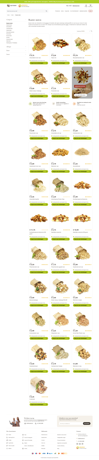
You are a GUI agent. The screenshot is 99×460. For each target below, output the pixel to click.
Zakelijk (42, 445)
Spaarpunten (44, 437)
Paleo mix (53, 57)
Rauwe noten (9, 23)
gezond (47, 23)
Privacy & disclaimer (61, 440)
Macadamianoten (10, 32)
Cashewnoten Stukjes (56, 366)
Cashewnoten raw (77, 133)
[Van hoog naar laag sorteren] (91, 31)
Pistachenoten (9, 39)
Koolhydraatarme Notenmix (80, 199)
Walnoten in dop (77, 366)
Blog (58, 448)
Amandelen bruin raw (35, 57)
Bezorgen (43, 448)
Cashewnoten (9, 28)
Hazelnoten (9, 30)
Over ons (43, 443)
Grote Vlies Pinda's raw (79, 333)
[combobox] (27, 11)
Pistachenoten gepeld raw (58, 267)
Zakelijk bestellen (83, 11)
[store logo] (12, 5)
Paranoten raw (55, 91)
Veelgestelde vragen (61, 437)
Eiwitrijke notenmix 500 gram (80, 232)
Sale (90, 11)
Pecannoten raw (34, 133)
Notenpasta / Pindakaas (11, 42)
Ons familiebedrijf (74, 11)
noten (67, 24)
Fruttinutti (32, 399)
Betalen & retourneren (61, 434)
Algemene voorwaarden (62, 443)
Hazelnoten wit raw (78, 267)
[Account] (86, 5)
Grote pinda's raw (34, 333)
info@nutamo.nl (29, 423)
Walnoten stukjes (77, 300)
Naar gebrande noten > (80, 95)
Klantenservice (76, 5)
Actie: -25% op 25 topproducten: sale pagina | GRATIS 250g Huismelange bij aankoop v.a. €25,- (49, 1)
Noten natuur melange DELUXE (59, 300)
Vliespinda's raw (55, 333)
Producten (57, 11)
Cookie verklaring (60, 445)
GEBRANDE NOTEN (80, 86)
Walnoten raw (54, 166)
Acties (62, 11)
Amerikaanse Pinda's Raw (57, 199)
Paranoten (8, 33)
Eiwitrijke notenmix (56, 232)
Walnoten (8, 41)
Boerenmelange (34, 300)
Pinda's (8, 37)
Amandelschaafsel (34, 199)
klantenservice (41, 420)
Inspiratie (67, 11)
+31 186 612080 (40, 423)
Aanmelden (86, 423)
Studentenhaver (34, 366)
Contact (43, 440)
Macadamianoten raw (78, 57)
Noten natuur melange (35, 91)
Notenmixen (9, 25)
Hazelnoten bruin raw (35, 166)
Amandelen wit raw (56, 133)
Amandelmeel (76, 166)
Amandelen (9, 26)
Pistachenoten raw (34, 267)
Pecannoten (9, 35)
